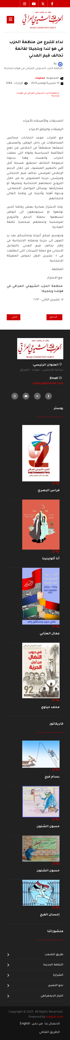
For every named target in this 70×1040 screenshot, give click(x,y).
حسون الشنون (48, 826)
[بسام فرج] (41, 754)
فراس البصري (49, 490)
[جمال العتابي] (41, 596)
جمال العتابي (50, 633)
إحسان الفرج (50, 915)
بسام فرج (52, 777)
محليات (40, 78)
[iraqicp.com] (38, 20)
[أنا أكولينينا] (41, 524)
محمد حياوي (50, 707)
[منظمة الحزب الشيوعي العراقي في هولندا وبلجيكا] (60, 64)
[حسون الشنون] (41, 802)
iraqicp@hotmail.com (48, 383)
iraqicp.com (54, 1017)
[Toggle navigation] (10, 19)
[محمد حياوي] (41, 670)
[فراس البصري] (41, 453)
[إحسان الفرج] (41, 893)
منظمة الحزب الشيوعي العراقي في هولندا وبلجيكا (38, 94)
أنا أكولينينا (51, 558)
